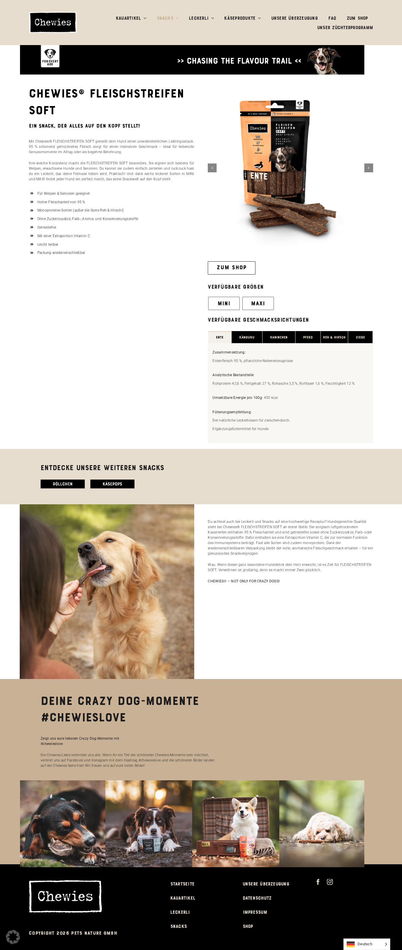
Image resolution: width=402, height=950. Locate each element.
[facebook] (318, 890)
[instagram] (330, 890)
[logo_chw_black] (53, 13)
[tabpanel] (290, 402)
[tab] (219, 346)
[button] (212, 172)
